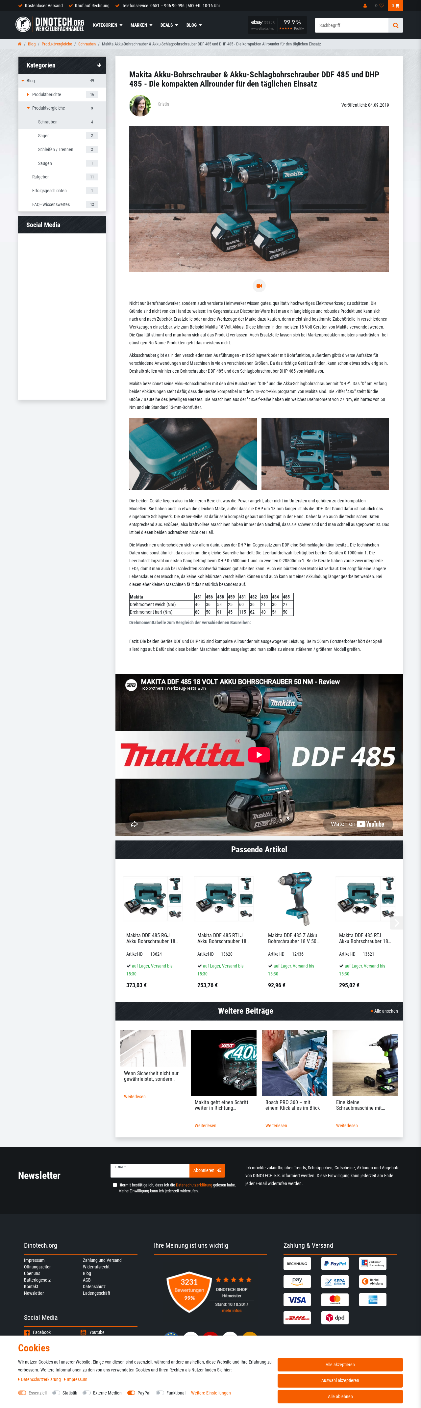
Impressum (34, 1260)
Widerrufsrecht (96, 1266)
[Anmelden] (366, 5)
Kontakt (31, 1286)
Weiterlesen (135, 1096)
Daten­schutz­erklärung (41, 1379)
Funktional (176, 1392)
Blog (191, 25)
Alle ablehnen (340, 1396)
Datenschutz (94, 1286)
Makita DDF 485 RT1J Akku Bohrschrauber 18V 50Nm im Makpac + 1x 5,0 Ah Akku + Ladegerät (223, 938)
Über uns (32, 1273)
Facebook (42, 1332)
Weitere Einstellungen (211, 1392)
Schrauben (87, 43)
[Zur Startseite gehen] (20, 43)
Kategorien (105, 25)
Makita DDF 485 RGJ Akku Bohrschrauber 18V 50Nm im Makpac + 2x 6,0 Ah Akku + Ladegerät (152, 938)
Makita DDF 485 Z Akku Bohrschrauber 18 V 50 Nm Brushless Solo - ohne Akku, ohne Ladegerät (292, 938)
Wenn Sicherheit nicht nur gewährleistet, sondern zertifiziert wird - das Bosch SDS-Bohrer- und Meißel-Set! (153, 1076)
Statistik (69, 1392)
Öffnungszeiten (38, 1266)
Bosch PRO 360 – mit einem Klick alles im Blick (292, 1105)
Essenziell (38, 1392)
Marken (139, 25)
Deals (167, 25)
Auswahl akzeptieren (340, 1380)
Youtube (97, 1332)
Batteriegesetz (37, 1280)
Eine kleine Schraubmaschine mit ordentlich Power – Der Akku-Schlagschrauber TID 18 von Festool (363, 1105)
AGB (87, 1280)
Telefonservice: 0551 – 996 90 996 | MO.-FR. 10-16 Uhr (171, 5)
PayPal (143, 1392)
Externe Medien (107, 1392)
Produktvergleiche (57, 43)
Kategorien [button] (41, 65)
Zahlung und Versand (102, 1260)
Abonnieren (203, 1170)
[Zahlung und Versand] (302, 1263)
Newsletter (34, 1293)
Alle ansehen (385, 1011)
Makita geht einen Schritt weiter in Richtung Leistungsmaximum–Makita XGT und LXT (221, 1105)
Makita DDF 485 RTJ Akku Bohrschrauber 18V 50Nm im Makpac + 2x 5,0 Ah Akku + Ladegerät (365, 938)
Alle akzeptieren (340, 1364)
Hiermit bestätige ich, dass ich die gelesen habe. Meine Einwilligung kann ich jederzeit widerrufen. (177, 1187)
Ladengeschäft (96, 1293)
